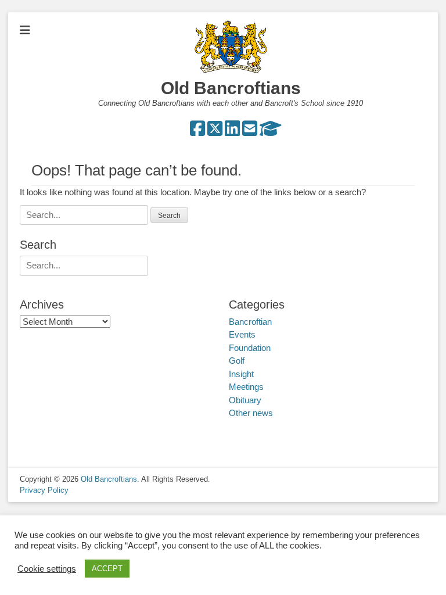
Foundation (250, 348)
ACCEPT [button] (107, 568)
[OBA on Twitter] (214, 132)
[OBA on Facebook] (197, 132)
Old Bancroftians (231, 88)
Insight (241, 374)
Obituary (245, 400)
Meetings (246, 387)
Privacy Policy (44, 490)
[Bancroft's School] (271, 132)
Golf (236, 360)
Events (242, 334)
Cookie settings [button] (46, 569)
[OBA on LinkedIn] (232, 132)
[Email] (249, 132)
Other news (251, 413)
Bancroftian (250, 322)
